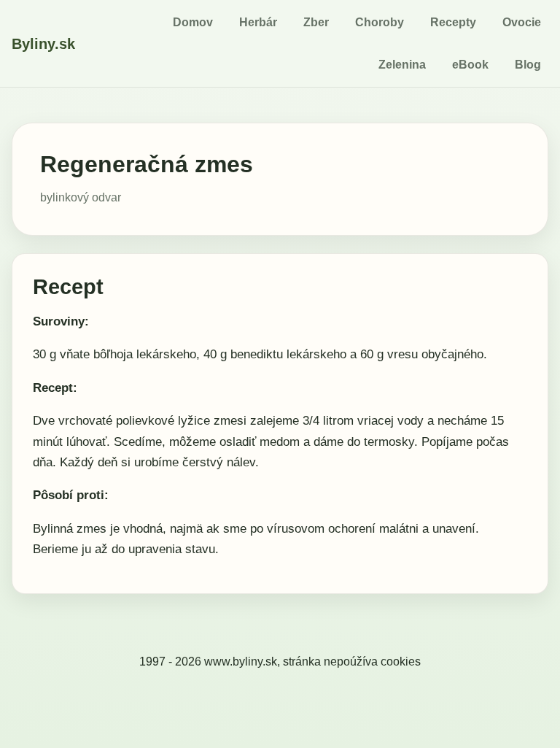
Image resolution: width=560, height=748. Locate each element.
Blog (528, 64)
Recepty (453, 22)
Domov (193, 22)
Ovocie (521, 22)
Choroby (379, 22)
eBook (470, 64)
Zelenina (402, 64)
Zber (316, 22)
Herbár (258, 22)
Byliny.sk (43, 44)
